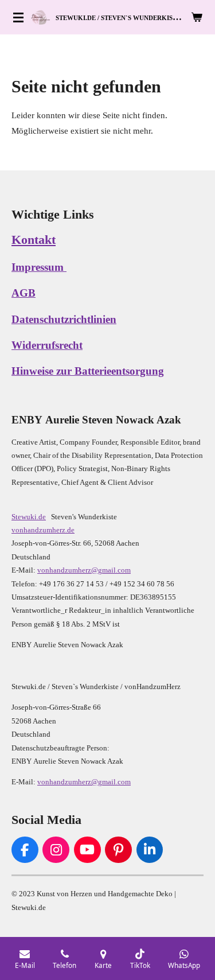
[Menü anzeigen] (18, 17)
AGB (23, 293)
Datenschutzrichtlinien (63, 319)
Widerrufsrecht (47, 345)
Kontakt (33, 239)
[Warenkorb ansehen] (196, 17)
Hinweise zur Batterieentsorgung (87, 371)
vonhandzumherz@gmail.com (84, 570)
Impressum (39, 267)
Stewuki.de (28, 516)
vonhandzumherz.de (43, 530)
